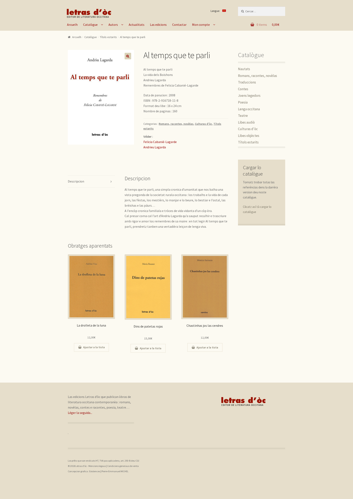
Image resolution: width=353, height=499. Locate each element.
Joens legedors (249, 95)
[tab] (91, 182)
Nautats (244, 69)
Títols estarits (108, 37)
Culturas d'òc (203, 124)
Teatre (243, 115)
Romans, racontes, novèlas (176, 124)
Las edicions (158, 25)
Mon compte (201, 25)
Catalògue (90, 25)
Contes (243, 89)
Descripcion (76, 181)
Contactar (179, 25)
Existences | (95, 471)
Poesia (243, 102)
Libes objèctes (248, 135)
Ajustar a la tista (94, 347)
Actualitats (136, 25)
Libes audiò (246, 122)
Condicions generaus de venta (123, 465)
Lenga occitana (249, 109)
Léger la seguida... (80, 413)
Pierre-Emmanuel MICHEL (115, 471)
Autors (113, 25)
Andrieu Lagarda (154, 147)
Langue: (216, 11)
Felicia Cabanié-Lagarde (160, 142)
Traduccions (247, 82)
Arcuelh (72, 25)
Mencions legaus (97, 465)
